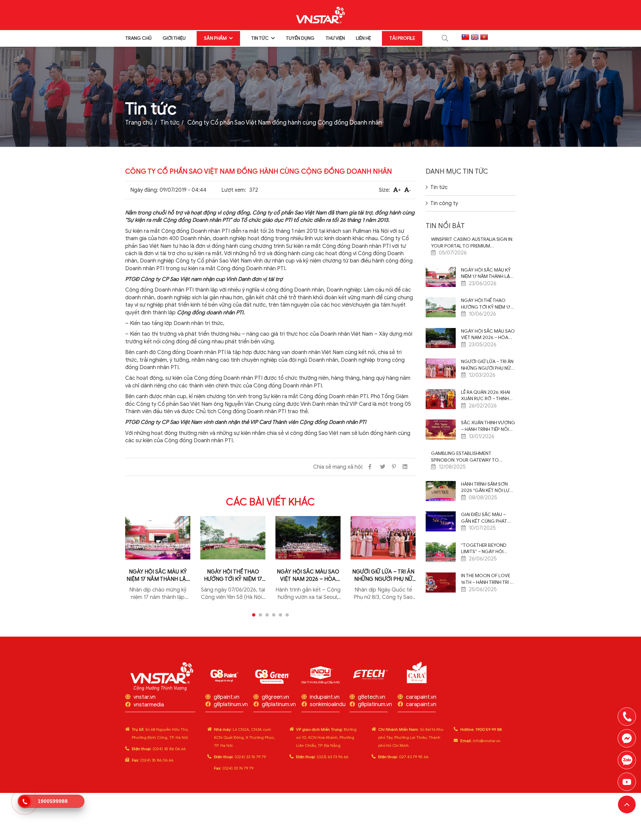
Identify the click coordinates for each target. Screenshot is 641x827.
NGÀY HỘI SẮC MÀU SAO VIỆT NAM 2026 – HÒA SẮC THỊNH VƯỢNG (308, 575)
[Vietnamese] (484, 37)
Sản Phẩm (215, 38)
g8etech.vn (371, 697)
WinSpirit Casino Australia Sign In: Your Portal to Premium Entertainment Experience (472, 242)
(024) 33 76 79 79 (240, 756)
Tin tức (260, 38)
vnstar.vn (145, 697)
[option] (157, 563)
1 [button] (253, 615)
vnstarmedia (149, 704)
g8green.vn (275, 697)
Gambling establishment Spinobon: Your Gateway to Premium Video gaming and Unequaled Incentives (465, 457)
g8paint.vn (226, 697)
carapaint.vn (421, 697)
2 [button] (260, 615)
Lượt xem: (233, 190)
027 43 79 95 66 (403, 756)
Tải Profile (402, 38)
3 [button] (267, 615)
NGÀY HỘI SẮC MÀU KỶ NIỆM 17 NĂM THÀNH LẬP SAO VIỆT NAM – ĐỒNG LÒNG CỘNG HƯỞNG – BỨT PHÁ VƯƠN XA (158, 575)
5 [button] (280, 615)
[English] (475, 37)
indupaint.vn (325, 697)
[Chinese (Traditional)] (465, 37)
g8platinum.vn (231, 704)
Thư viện (335, 38)
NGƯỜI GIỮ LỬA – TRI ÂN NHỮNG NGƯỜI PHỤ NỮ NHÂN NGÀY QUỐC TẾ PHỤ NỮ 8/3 (383, 575)
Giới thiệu (174, 38)
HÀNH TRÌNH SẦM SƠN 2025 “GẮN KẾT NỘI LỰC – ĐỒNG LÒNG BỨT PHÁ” (488, 487)
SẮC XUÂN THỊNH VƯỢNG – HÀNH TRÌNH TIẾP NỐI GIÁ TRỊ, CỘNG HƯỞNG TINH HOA (488, 426)
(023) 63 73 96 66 (322, 756)
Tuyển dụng (300, 38)
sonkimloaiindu (328, 704)
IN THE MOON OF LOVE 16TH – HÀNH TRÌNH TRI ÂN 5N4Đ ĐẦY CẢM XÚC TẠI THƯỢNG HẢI (488, 579)
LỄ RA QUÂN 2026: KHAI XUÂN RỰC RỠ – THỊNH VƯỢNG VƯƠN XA (485, 395)
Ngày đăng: (144, 190)
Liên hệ (363, 38)
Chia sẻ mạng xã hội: (338, 467)
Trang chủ (138, 38)
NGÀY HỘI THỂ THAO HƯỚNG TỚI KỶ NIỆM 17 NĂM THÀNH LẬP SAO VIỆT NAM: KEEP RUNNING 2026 (233, 575)
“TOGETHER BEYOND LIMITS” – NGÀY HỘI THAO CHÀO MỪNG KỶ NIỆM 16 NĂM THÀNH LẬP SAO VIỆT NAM (486, 548)
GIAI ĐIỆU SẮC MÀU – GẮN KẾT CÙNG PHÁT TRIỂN (484, 518)
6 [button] (287, 615)
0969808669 (627, 760)
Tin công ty (444, 203)
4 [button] (273, 615)
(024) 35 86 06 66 (159, 748)
